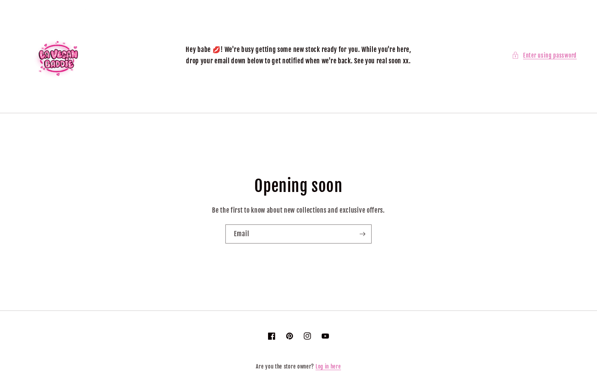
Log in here (328, 366)
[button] (544, 55)
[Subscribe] (362, 234)
